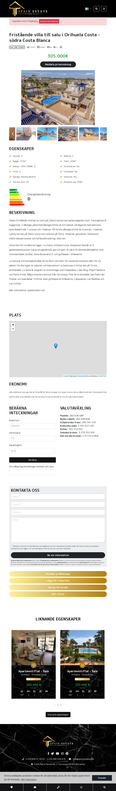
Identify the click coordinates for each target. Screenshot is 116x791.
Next (103, 97)
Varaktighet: (15, 445)
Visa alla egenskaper (58, 714)
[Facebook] (48, 753)
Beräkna (32, 459)
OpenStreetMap (83, 376)
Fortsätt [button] (102, 778)
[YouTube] (57, 753)
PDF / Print (58, 594)
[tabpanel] (33, 665)
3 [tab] (61, 705)
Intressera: (15, 432)
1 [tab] (55, 705)
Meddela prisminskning (58, 64)
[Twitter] (52, 753)
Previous (12, 97)
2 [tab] (58, 705)
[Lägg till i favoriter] (33, 665)
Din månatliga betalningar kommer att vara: (31, 466)
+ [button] (13, 324)
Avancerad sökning (49, 21)
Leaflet (66, 376)
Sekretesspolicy (85, 546)
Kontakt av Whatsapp (58, 573)
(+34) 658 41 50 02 (35, 759)
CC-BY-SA (102, 376)
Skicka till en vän (58, 587)
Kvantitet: (14, 420)
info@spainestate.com (83, 759)
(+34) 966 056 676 (56, 759)
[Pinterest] (67, 753)
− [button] (13, 329)
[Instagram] (62, 753)
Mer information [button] (29, 779)
